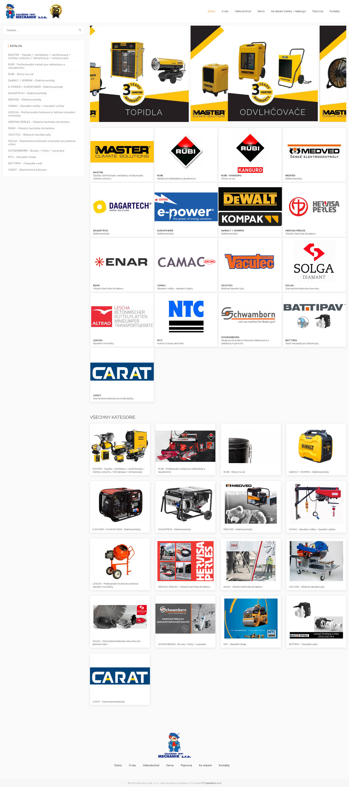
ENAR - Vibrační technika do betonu (31, 128)
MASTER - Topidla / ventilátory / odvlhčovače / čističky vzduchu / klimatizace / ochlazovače (39, 56)
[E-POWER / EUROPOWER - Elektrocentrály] (120, 503)
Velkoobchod (243, 11)
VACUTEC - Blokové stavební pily (29, 134)
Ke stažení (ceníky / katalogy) (288, 11)
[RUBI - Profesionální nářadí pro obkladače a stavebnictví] (185, 446)
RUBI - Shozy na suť (20, 74)
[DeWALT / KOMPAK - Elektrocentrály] (316, 446)
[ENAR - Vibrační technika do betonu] (251, 560)
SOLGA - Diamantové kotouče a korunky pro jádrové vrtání (41, 142)
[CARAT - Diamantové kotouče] (120, 675)
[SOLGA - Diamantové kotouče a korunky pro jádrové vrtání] (120, 618)
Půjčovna (317, 11)
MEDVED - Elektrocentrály (24, 99)
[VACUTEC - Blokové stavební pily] (316, 560)
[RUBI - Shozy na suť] (251, 446)
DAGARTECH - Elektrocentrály (27, 93)
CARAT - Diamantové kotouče (27, 169)
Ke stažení (205, 765)
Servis (261, 11)
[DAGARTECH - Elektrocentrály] (185, 503)
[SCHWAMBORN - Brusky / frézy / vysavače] (185, 618)
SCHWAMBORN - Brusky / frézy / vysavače (36, 150)
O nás (225, 11)
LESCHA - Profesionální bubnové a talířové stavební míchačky (41, 114)
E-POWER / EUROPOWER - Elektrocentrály (35, 86)
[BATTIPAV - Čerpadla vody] (316, 618)
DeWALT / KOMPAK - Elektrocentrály (31, 80)
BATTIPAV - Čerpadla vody (25, 163)
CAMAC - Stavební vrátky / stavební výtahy (36, 105)
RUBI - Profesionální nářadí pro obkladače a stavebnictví (36, 66)
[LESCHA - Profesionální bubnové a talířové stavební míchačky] (120, 560)
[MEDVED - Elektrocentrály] (251, 503)
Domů (211, 11)
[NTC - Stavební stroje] (251, 618)
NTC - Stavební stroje (22, 156)
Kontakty (335, 11)
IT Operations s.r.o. (212, 783)
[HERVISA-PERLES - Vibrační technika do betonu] (185, 560)
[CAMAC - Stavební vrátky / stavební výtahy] (316, 503)
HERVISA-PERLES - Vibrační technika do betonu (39, 121)
